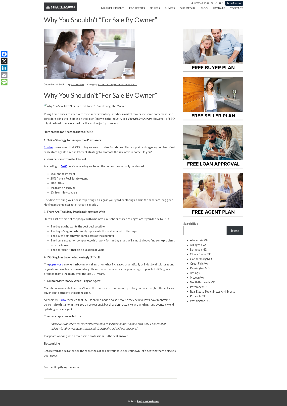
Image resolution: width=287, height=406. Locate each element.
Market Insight (112, 8)
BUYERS (170, 8)
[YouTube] (220, 3)
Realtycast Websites (148, 401)
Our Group (187, 8)
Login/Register (234, 3)
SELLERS (155, 8)
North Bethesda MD (202, 282)
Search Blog (190, 223)
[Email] (4, 75)
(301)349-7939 (201, 3)
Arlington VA (198, 245)
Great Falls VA (199, 263)
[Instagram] (212, 3)
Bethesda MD (198, 249)
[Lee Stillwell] (60, 9)
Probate (219, 8)
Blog (204, 8)
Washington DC (200, 301)
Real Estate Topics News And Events (117, 84)
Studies (48, 147)
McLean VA (197, 277)
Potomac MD (198, 287)
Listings (195, 273)
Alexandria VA (199, 240)
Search (235, 230)
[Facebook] (216, 3)
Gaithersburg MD (201, 259)
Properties (137, 8)
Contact (236, 8)
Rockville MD (198, 296)
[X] (4, 61)
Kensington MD (199, 268)
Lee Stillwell (77, 84)
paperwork (56, 264)
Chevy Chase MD (200, 254)
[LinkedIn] (4, 68)
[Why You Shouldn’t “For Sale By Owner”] (89, 77)
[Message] (4, 82)
